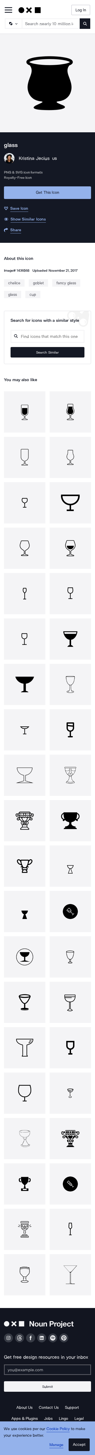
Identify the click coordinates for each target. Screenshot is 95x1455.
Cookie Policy (58, 1428)
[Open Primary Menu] (8, 10)
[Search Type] (13, 23)
